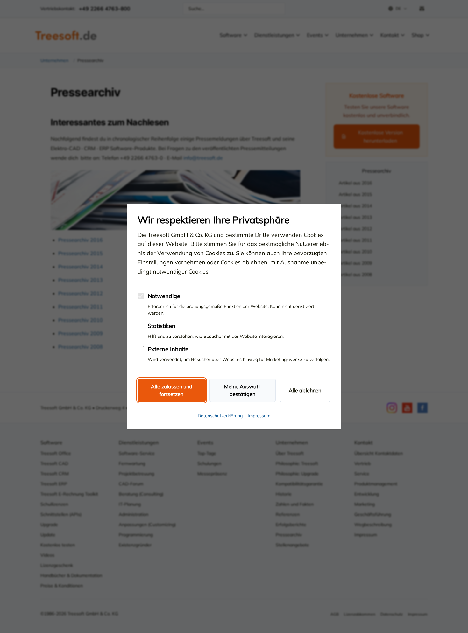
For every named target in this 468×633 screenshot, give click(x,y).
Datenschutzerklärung (220, 416)
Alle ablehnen (305, 390)
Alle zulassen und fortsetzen (171, 390)
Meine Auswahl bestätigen (242, 390)
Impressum (259, 416)
